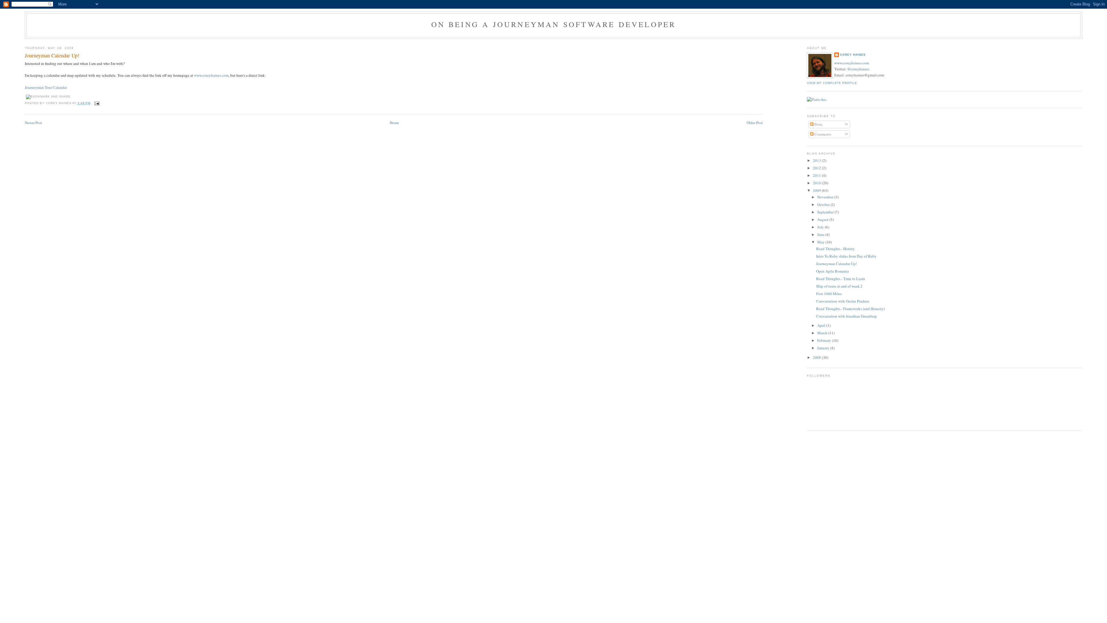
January (823, 347)
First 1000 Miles (829, 293)
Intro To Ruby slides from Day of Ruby (846, 256)
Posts (818, 124)
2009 (817, 190)
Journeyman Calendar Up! (52, 55)
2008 (817, 357)
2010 (817, 182)
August (823, 219)
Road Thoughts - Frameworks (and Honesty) (850, 308)
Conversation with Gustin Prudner (842, 301)
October (824, 204)
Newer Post (33, 122)
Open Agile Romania (832, 271)
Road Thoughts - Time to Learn (840, 278)
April (821, 325)
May (821, 242)
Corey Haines (853, 54)
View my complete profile (832, 83)
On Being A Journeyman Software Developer (553, 24)
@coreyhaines (858, 69)
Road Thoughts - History (835, 248)
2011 (817, 175)
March (822, 332)
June (821, 234)
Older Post (755, 122)
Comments (822, 134)
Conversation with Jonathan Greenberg (846, 316)
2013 (817, 160)
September (826, 212)
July (821, 227)
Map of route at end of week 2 (839, 286)
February (824, 340)
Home (394, 122)
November (825, 197)
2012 (817, 167)
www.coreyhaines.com (211, 75)
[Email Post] (96, 103)
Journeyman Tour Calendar (46, 87)
